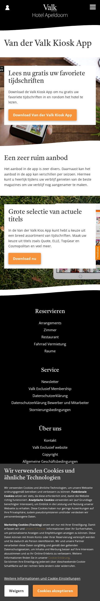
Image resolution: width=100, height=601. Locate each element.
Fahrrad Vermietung (50, 344)
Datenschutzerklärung (50, 395)
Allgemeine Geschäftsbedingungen (50, 461)
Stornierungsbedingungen (50, 409)
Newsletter (50, 381)
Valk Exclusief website (50, 447)
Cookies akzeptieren (55, 590)
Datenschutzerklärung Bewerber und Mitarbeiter (50, 402)
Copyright (50, 454)
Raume (50, 351)
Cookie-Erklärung (59, 557)
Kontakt (50, 440)
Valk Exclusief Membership (50, 388)
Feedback (97, 253)
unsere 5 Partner (35, 528)
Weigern (16, 590)
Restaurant (50, 337)
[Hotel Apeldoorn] (50, 11)
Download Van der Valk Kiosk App (42, 115)
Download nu (24, 258)
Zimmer (50, 330)
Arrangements (50, 323)
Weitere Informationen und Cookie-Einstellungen (42, 578)
